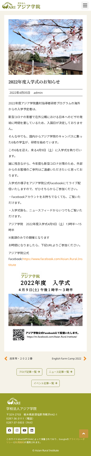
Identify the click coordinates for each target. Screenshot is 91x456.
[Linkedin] (32, 430)
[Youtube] (24, 430)
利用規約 (19, 442)
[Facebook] (9, 430)
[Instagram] (17, 430)
